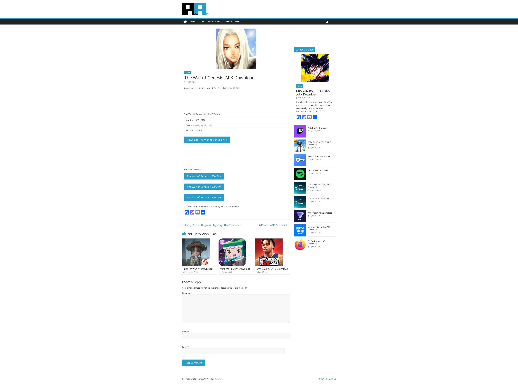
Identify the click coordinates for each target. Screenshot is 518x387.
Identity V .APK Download (198, 268)
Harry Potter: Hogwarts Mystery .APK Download (211, 225)
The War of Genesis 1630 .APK (204, 186)
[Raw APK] (185, 22)
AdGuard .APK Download (274, 225)
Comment (186, 293)
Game (192, 21)
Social (201, 21)
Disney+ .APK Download (318, 198)
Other (228, 21)
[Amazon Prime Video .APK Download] (300, 225)
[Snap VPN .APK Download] (300, 155)
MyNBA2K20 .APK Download (272, 268)
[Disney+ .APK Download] (300, 197)
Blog (237, 21)
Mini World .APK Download (235, 268)
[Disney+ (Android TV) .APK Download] (300, 183)
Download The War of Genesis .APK (207, 139)
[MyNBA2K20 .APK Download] (269, 240)
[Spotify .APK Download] (300, 169)
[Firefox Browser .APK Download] (300, 240)
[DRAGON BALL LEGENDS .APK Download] (315, 55)
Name (185, 331)
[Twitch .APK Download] (300, 126)
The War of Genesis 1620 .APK (204, 197)
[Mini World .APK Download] (232, 240)
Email (185, 347)
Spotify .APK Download (318, 170)
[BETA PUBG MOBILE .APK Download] (300, 141)
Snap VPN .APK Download (319, 156)
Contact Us (331, 379)
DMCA (321, 379)
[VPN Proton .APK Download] (300, 211)
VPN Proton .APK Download (320, 213)
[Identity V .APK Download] (196, 240)
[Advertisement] (236, 101)
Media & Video (215, 21)
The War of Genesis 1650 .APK (204, 176)
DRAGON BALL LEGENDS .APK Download (313, 92)
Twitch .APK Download (318, 128)
